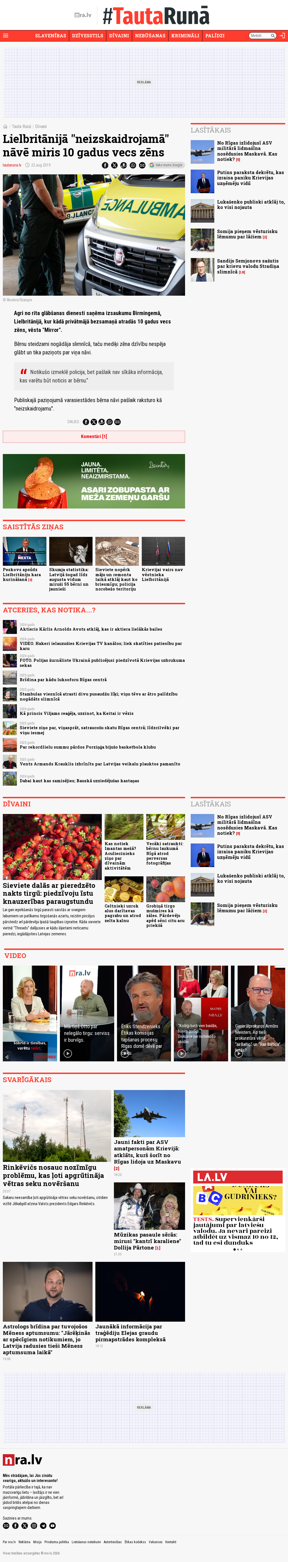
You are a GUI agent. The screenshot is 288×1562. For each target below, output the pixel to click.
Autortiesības (113, 1542)
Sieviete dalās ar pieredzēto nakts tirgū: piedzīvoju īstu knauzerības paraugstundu (49, 893)
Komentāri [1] (94, 436)
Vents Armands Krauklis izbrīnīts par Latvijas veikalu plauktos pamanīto (100, 764)
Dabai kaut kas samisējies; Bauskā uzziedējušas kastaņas (79, 780)
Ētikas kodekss (135, 1542)
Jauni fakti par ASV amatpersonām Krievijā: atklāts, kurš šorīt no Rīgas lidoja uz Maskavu (147, 1151)
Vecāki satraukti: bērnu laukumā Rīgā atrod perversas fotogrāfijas (164, 853)
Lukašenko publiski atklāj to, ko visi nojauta (251, 204)
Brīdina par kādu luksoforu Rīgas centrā (63, 679)
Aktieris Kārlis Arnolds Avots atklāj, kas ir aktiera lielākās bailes (91, 629)
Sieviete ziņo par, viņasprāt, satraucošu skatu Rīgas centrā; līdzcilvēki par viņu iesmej (99, 730)
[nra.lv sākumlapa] (83, 15)
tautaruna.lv (12, 165)
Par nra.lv (9, 1542)
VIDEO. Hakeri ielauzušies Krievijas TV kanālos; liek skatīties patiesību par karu (101, 646)
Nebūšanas (150, 35)
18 (242, 272)
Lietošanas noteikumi (86, 1542)
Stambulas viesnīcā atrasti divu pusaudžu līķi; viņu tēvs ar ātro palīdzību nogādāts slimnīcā (98, 696)
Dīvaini (119, 35)
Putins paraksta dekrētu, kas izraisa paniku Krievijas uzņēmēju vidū (250, 177)
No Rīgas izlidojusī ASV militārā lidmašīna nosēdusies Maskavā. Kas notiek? (247, 151)
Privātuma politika (56, 1542)
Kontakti (170, 1542)
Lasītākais (211, 130)
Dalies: (74, 421)
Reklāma (24, 1542)
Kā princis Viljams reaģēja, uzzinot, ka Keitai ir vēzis (77, 713)
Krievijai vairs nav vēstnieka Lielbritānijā (162, 574)
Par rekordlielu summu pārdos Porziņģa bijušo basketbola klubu (88, 747)
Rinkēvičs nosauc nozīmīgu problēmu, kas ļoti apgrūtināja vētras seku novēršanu (53, 1175)
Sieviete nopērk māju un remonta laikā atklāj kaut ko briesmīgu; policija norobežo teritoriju (116, 579)
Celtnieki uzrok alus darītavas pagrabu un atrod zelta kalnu (123, 913)
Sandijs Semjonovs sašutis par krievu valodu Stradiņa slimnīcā (248, 266)
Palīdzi (215, 35)
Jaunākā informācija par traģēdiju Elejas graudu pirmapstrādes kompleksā (130, 1333)
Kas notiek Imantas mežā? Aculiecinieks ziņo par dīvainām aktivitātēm (120, 855)
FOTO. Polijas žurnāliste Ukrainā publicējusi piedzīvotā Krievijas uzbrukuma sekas (102, 663)
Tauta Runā (21, 126)
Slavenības (50, 35)
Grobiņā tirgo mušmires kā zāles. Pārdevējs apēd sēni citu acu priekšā (165, 915)
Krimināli (185, 35)
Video (15, 955)
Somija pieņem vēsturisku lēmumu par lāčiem (247, 234)
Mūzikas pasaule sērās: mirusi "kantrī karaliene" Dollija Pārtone (147, 1241)
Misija (37, 1542)
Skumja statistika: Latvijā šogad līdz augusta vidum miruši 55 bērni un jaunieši (69, 579)
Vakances (156, 1542)
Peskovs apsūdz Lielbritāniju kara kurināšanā (22, 574)
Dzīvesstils (87, 35)
